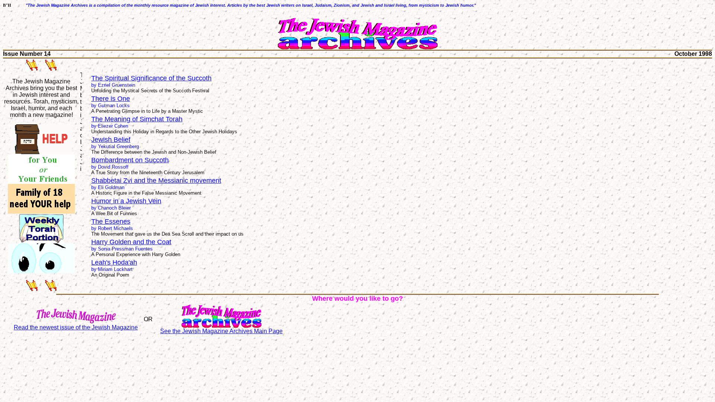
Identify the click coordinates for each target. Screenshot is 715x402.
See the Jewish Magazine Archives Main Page (221, 331)
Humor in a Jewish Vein (126, 201)
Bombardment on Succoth (130, 160)
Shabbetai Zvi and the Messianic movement (156, 180)
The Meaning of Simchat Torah (136, 119)
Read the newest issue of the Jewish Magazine (76, 327)
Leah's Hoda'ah (114, 262)
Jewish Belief (110, 139)
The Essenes (110, 221)
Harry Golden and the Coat (131, 242)
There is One (110, 98)
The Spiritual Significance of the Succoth (151, 78)
